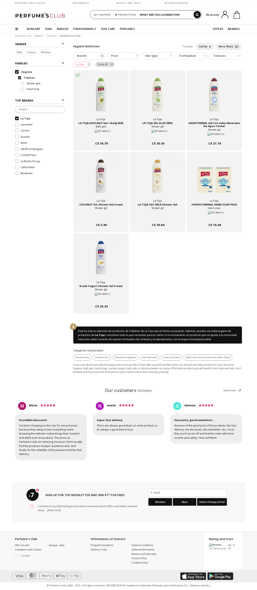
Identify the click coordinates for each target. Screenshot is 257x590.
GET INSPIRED (102, 14)
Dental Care (102, 357)
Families (21, 63)
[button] (29, 555)
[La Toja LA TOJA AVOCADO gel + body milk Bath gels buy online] (101, 135)
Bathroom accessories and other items (208, 357)
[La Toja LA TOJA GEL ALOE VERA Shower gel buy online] (158, 135)
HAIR (48, 29)
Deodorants (82, 357)
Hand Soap (32, 89)
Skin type (151, 56)
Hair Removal (149, 357)
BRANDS (234, 29)
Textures (219, 56)
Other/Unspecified (212, 502)
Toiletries (51, 35)
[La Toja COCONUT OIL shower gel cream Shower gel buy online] (101, 217)
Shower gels (33, 83)
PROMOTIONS (127, 14)
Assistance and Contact (30, 2)
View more (230, 390)
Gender (20, 44)
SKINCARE (33, 29)
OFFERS (218, 29)
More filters (226, 46)
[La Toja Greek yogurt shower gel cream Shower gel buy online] (101, 298)
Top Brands (24, 100)
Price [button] (114, 56)
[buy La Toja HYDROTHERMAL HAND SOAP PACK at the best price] (214, 180)
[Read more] (54, 510)
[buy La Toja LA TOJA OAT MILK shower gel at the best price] (158, 180)
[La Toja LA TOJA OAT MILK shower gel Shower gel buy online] (158, 217)
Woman (45, 52)
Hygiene (38, 35)
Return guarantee (176, 2)
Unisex (31, 52)
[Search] (197, 14)
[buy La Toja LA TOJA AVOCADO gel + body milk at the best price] (101, 98)
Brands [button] (90, 56)
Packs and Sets (171, 357)
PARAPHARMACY (84, 29)
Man (19, 52)
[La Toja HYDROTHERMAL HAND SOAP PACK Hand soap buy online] (214, 217)
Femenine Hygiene (125, 357)
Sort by (203, 46)
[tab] (89, 55)
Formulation (187, 56)
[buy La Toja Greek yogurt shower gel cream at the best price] (101, 261)
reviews (128, 390)
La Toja (100, 335)
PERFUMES (127, 29)
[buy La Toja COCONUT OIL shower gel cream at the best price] (101, 180)
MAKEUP (63, 29)
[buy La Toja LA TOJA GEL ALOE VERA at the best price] (158, 98)
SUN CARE (108, 29)
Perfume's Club (23, 35)
